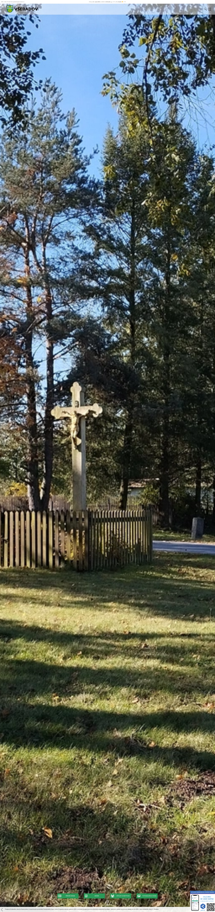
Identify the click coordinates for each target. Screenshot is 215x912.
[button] (107, 902)
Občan (96, 896)
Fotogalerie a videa (149, 896)
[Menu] (209, 9)
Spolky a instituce (123, 896)
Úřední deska (70, 896)
